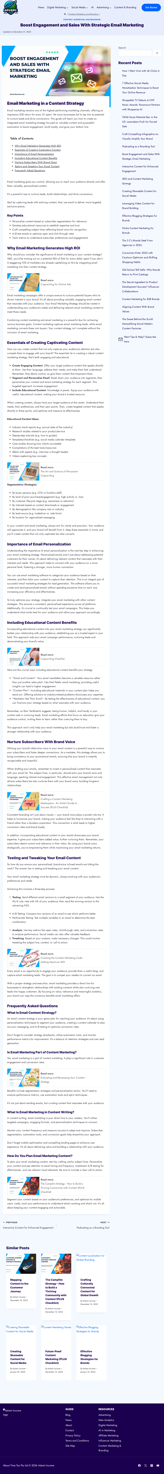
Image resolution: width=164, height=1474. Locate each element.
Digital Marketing (108, 1425)
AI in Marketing (107, 1430)
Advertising (105, 1415)
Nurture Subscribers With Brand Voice (36, 162)
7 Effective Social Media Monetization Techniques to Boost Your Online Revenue (140, 87)
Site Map (70, 1446)
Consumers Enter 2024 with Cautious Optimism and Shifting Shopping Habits (139, 257)
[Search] (157, 53)
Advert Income (19, 1296)
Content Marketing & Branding (110, 1448)
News (41, 7)
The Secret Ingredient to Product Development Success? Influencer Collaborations (140, 286)
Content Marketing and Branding (82, 19)
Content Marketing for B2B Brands (140, 299)
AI (92, 7)
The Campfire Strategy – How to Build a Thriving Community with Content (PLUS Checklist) (55, 1291)
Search (122, 48)
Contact (69, 1430)
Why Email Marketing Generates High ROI (38, 146)
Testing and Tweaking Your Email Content (37, 166)
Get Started (151, 7)
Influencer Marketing (110, 1441)
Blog (67, 1415)
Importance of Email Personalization (34, 154)
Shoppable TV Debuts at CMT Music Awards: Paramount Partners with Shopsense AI (141, 104)
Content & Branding (125, 7)
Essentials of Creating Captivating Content (38, 150)
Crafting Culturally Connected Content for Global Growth (89, 1287)
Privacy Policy (72, 1435)
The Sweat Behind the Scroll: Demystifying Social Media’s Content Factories (137, 323)
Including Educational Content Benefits (36, 158)
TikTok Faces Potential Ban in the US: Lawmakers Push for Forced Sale (139, 121)
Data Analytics (106, 1420)
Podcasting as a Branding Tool (93, 1225)
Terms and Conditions (77, 1441)
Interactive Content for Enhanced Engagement (28, 1225)
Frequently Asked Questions (30, 170)
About (68, 1425)
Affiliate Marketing (108, 1435)
